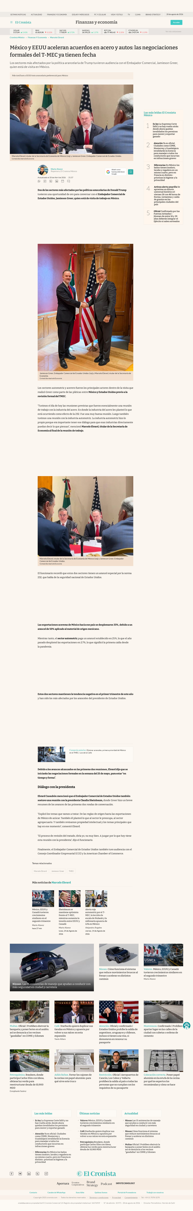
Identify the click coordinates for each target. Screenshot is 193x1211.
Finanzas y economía (57, 15)
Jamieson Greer (57, 871)
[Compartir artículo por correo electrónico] (62, 181)
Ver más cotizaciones (173, 32)
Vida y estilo (117, 15)
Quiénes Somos (101, 1192)
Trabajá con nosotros (155, 1192)
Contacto (33, 1192)
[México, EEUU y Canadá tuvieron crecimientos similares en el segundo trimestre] (43, 898)
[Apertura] (63, 1184)
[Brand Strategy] (92, 1184)
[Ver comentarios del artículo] (68, 181)
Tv (129, 15)
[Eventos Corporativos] (78, 1184)
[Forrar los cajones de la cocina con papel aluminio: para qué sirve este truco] (74, 1060)
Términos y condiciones (98, 1197)
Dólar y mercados (80, 15)
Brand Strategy (153, 15)
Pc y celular (100, 15)
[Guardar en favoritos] (130, 171)
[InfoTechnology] (125, 1184)
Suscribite (80, 1192)
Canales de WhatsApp (56, 1192)
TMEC (71, 871)
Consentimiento (131, 1197)
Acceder (176, 22)
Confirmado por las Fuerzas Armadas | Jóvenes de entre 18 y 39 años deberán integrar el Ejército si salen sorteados (167, 216)
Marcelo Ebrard (57, 37)
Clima (137, 15)
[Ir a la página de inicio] (23, 22)
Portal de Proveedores (127, 1192)
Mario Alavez (57, 169)
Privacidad (116, 1197)
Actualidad (36, 15)
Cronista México (17, 37)
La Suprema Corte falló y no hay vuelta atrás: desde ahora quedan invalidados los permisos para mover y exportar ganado (166, 130)
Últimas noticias (18, 15)
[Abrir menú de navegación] (11, 22)
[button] (186, 1025)
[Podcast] (106, 1184)
